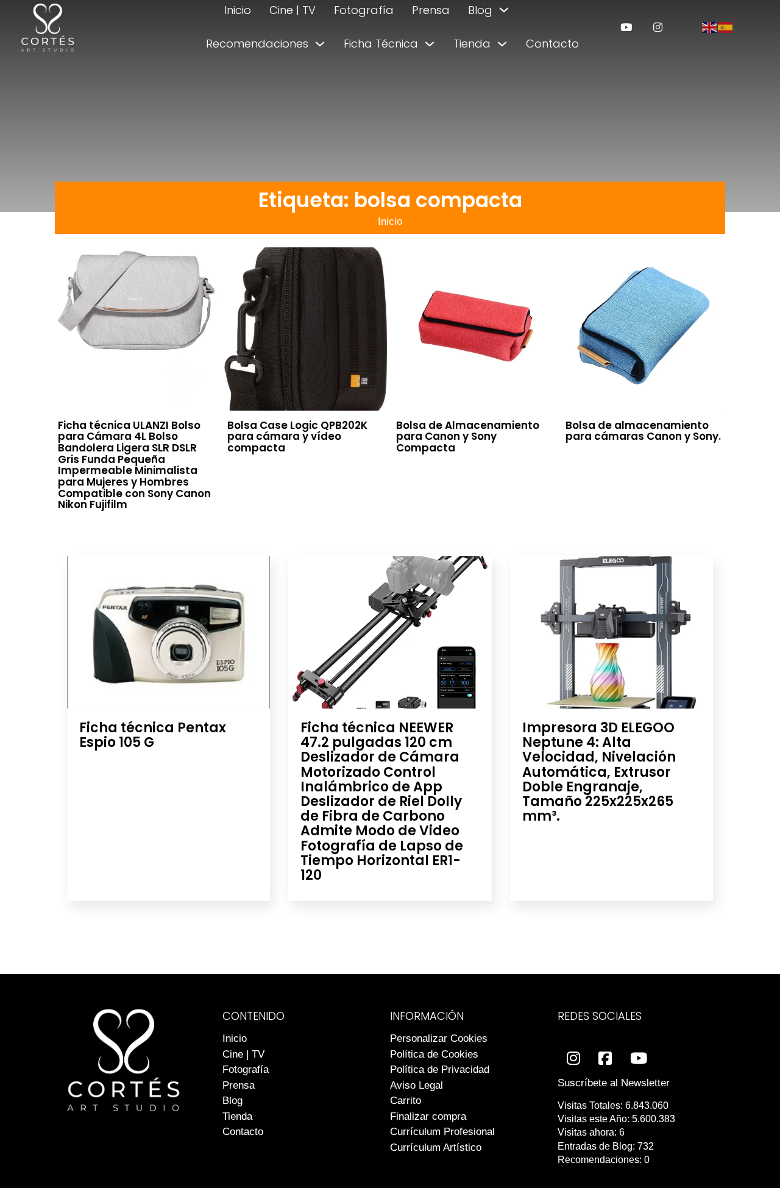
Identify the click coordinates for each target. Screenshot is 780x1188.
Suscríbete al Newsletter (614, 1083)
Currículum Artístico (435, 1147)
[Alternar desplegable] (503, 9)
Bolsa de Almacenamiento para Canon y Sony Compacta (467, 436)
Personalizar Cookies (439, 1038)
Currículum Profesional (442, 1131)
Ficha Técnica (381, 43)
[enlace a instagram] (658, 27)
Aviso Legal (416, 1085)
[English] (710, 26)
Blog (480, 10)
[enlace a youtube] (626, 27)
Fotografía (364, 10)
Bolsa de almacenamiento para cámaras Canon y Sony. (643, 431)
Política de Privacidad (439, 1069)
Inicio (237, 10)
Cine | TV (292, 10)
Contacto (552, 43)
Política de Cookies (434, 1054)
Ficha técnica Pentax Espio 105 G (152, 735)
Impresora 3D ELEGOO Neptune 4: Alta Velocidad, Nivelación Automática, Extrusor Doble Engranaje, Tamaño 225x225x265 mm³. (599, 772)
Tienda (472, 43)
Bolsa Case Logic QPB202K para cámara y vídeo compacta (297, 436)
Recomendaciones (257, 43)
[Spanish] (726, 26)
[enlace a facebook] (605, 1058)
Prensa (431, 10)
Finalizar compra (428, 1116)
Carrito (405, 1100)
